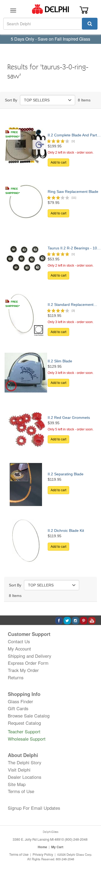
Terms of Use (21, 791)
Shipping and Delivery (29, 656)
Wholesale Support (27, 738)
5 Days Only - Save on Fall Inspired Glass (50, 39)
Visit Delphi (19, 769)
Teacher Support (24, 731)
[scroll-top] (91, 855)
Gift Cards (18, 708)
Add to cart (58, 162)
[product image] (26, 145)
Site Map (17, 784)
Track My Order (23, 670)
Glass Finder (20, 701)
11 (73, 197)
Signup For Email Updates (34, 808)
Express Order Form (28, 663)
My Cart (57, 846)
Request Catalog (24, 723)
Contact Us (19, 641)
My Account (19, 648)
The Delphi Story (24, 762)
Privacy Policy (43, 854)
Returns (15, 677)
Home (42, 846)
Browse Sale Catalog (29, 715)
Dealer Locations (24, 777)
